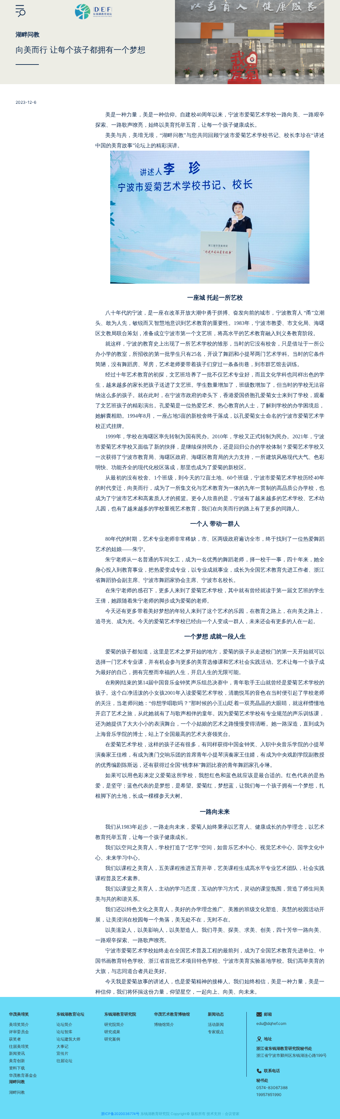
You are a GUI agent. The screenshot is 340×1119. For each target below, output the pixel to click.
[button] (21, 11)
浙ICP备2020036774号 (120, 1114)
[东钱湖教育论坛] (93, 10)
